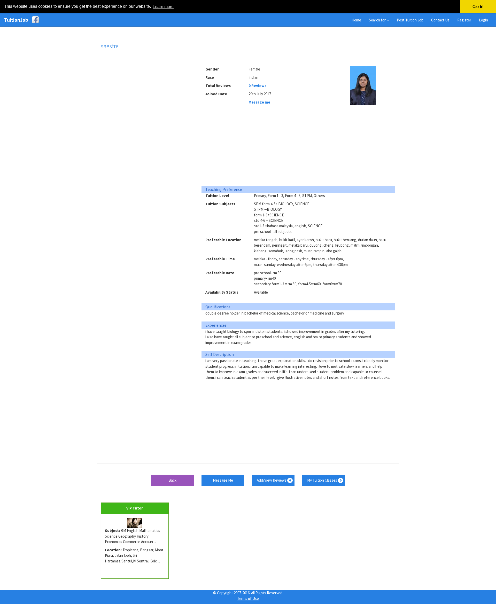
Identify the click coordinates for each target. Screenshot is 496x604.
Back (172, 480)
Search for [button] (377, 20)
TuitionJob (16, 20)
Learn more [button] (163, 6)
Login (483, 20)
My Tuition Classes (324, 480)
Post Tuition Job (410, 20)
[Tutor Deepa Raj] (135, 523)
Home (356, 20)
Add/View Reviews (274, 480)
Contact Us (440, 20)
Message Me (223, 480)
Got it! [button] (478, 7)
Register (464, 20)
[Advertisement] (147, 137)
